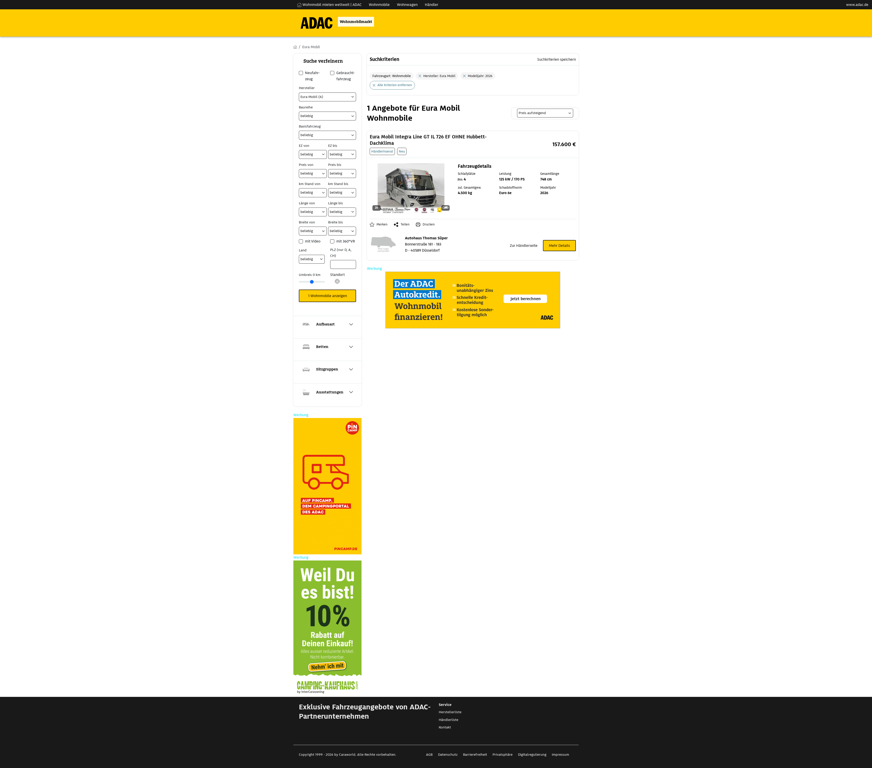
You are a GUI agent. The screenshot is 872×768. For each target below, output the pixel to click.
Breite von (307, 222)
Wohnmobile (379, 4)
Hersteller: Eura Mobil (439, 76)
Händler (431, 4)
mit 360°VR (345, 241)
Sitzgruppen (327, 369)
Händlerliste (448, 720)
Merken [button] (382, 224)
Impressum (560, 754)
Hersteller (307, 88)
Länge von (307, 203)
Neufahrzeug (312, 75)
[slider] (312, 282)
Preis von (306, 165)
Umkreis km (309, 275)
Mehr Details (559, 245)
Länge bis (335, 203)
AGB (429, 754)
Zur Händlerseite (524, 245)
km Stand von (309, 184)
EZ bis (332, 145)
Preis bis (334, 165)
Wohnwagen (407, 4)
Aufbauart (325, 324)
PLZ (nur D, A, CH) (341, 253)
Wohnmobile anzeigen (327, 295)
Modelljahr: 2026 (480, 76)
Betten (322, 346)
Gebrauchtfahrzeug (345, 75)
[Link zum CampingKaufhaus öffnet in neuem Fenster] (327, 628)
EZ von (304, 145)
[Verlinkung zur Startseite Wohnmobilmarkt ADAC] (312, 21)
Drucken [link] (429, 224)
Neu (402, 151)
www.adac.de (857, 4)
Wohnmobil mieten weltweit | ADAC (332, 4)
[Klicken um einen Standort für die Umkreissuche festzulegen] (337, 283)
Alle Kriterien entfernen (394, 85)
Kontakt (445, 727)
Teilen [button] (405, 224)
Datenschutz (448, 754)
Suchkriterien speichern (556, 59)
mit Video (312, 241)
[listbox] (545, 113)
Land (303, 250)
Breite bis (335, 222)
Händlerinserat (382, 151)
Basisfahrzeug (310, 126)
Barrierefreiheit (475, 754)
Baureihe (306, 107)
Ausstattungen (329, 392)
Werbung (374, 268)
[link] (437, 140)
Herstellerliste (450, 712)
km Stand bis (338, 184)
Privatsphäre (503, 754)
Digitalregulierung (532, 754)
